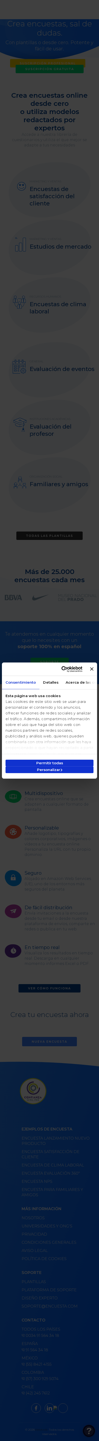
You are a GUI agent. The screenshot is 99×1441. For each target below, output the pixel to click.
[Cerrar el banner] (91, 669)
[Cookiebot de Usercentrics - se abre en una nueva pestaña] (62, 669)
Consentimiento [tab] (21, 682)
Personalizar (48, 769)
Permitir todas (49, 762)
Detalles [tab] (50, 682)
